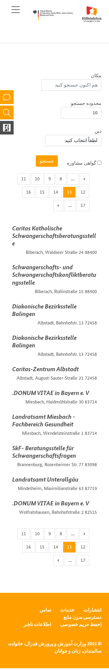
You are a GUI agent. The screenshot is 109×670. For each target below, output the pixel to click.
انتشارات (92, 610)
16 (28, 192)
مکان (96, 75)
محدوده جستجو (86, 103)
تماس (45, 610)
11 (23, 179)
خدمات (67, 610)
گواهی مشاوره (82, 163)
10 (37, 179)
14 (55, 192)
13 (69, 192)
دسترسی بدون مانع (82, 617)
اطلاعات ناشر (37, 624)
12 (83, 192)
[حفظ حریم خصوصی (80, 624)
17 (83, 205)
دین (97, 131)
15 (42, 192)
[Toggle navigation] (16, 9)
